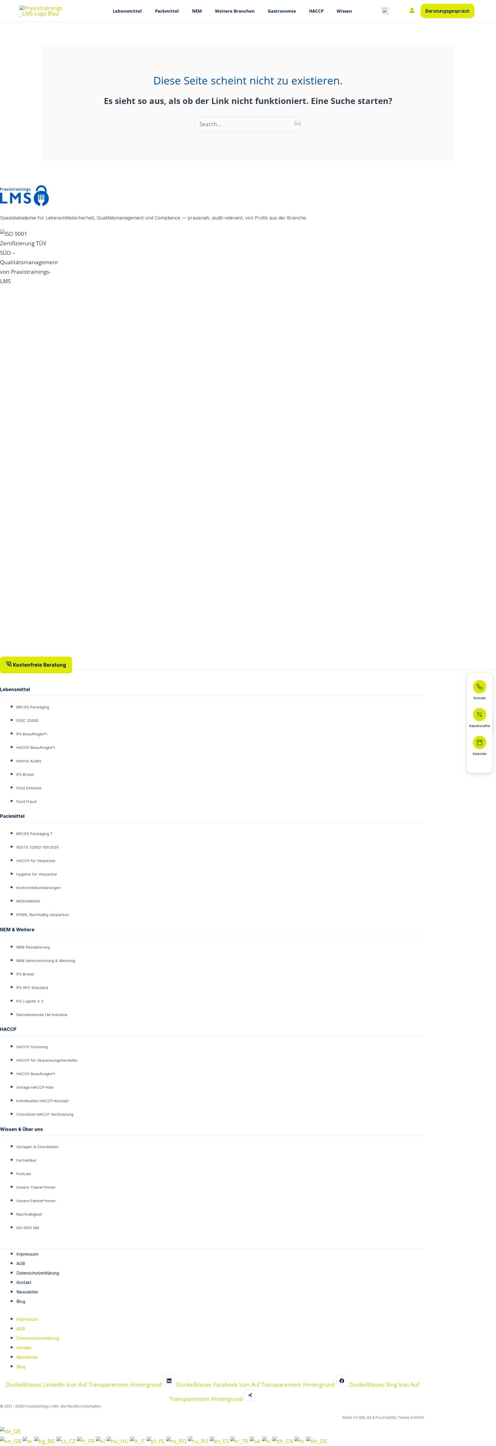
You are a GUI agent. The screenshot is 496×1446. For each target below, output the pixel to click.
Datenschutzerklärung (37, 1272)
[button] (143, 11)
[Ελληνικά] (101, 1441)
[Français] (86, 1441)
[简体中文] (283, 1441)
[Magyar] (118, 1441)
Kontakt (23, 1282)
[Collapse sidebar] (480, 765)
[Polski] (156, 1441)
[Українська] (256, 1441)
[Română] (177, 1441)
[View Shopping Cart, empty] (398, 11)
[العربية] (28, 1441)
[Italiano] (138, 1441)
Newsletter (27, 1291)
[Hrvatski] (300, 1441)
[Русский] (199, 1441)
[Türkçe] (240, 1441)
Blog (20, 1301)
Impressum (27, 1254)
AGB (20, 1263)
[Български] (45, 1441)
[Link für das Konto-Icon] (412, 10)
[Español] (220, 1441)
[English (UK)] (11, 1441)
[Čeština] (67, 1441)
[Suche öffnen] (385, 11)
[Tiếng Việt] (267, 1441)
